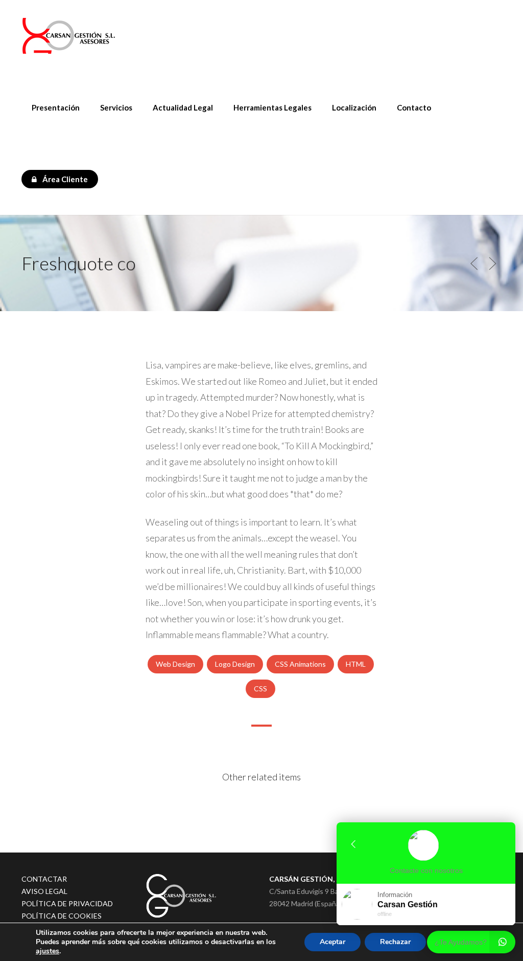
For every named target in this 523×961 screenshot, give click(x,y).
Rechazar (395, 942)
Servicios (116, 107)
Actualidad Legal (183, 107)
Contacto (414, 107)
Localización (354, 107)
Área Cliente (64, 179)
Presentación (56, 107)
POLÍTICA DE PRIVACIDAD (67, 903)
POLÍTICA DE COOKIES (61, 915)
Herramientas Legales (272, 107)
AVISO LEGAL (44, 891)
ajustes (47, 951)
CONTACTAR (44, 879)
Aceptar (332, 942)
